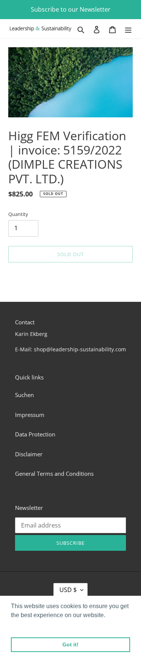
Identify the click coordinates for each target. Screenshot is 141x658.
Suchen (24, 395)
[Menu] (128, 29)
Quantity (18, 214)
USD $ (68, 590)
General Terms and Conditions (54, 473)
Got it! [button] (70, 645)
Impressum (29, 414)
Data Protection (35, 434)
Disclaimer (28, 454)
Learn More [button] (27, 625)
